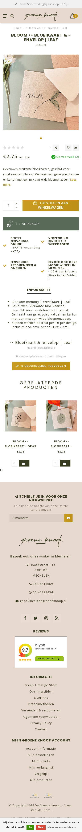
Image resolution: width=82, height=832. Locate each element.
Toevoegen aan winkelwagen (53, 205)
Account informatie (41, 749)
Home (17, 27)
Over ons (41, 698)
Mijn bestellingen (41, 755)
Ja (30, 827)
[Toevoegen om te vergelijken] (76, 148)
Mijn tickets (41, 761)
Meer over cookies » (62, 827)
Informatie (39, 289)
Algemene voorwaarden (41, 717)
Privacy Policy (41, 723)
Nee (41, 827)
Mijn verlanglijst (41, 767)
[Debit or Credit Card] (34, 796)
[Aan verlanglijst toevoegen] (68, 148)
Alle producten (41, 780)
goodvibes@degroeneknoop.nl (43, 601)
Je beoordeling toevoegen (43, 366)
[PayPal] (48, 796)
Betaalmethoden (41, 704)
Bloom (41, 45)
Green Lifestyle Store (41, 685)
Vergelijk (41, 774)
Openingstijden (41, 691)
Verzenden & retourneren (41, 710)
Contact (41, 729)
